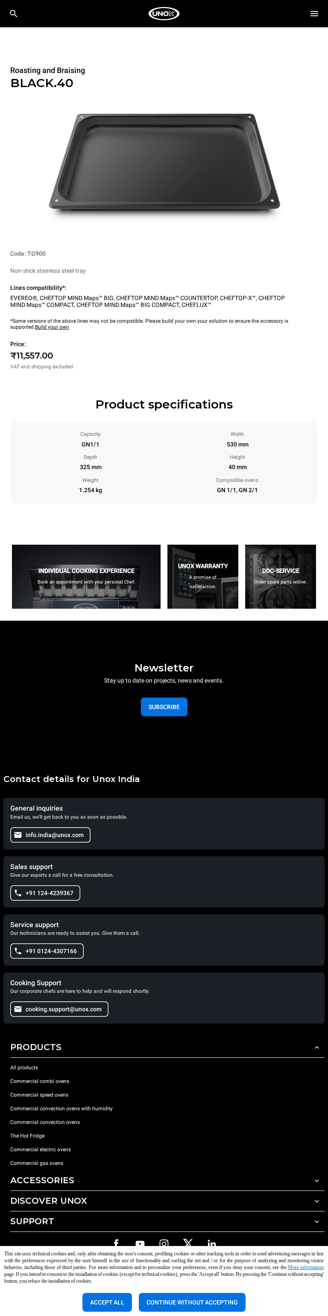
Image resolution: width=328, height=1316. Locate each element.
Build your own (52, 327)
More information (306, 1267)
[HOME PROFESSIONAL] (164, 13)
